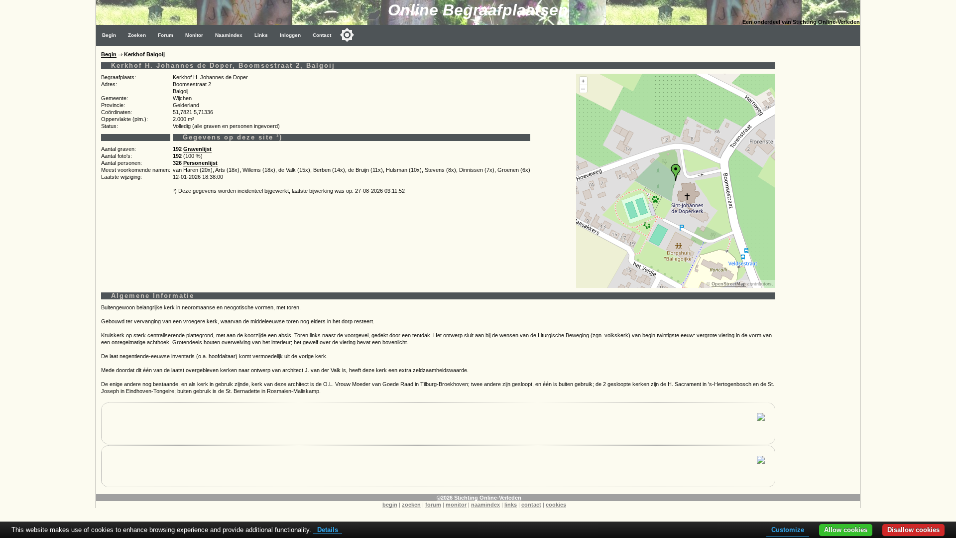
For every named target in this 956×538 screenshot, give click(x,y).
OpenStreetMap (729, 283)
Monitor (194, 35)
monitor (456, 505)
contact (531, 505)
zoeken (411, 505)
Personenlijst (200, 163)
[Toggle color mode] (347, 35)
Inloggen (290, 35)
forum (433, 505)
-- (583, 89)
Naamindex (228, 35)
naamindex (485, 505)
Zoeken (137, 35)
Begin (109, 35)
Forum (165, 35)
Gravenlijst (197, 149)
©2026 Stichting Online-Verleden (479, 498)
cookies (556, 505)
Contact (322, 35)
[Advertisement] (820, 195)
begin (389, 505)
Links (261, 35)
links (510, 505)
